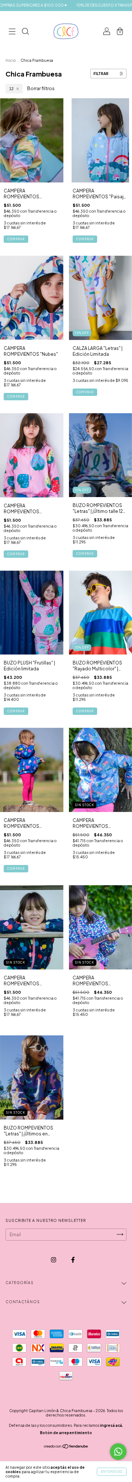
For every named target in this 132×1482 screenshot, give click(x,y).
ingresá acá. (111, 1425)
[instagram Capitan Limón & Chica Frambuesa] (54, 1259)
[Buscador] (25, 32)
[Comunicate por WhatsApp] (118, 1451)
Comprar (16, 239)
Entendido (111, 1472)
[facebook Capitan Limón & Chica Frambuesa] (73, 1259)
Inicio (11, 60)
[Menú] (12, 32)
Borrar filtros (41, 88)
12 (11, 88)
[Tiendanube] (66, 1447)
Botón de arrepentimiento (66, 1432)
